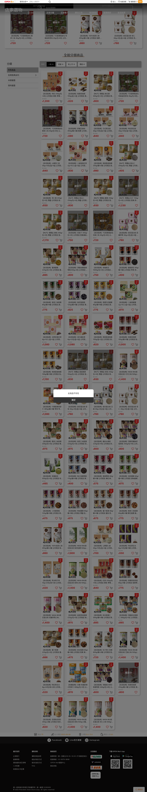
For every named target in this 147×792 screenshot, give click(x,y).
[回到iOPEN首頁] (9, 1)
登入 (114, 2)
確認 (73, 400)
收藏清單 (123, 2)
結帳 (140, 2)
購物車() (134, 2)
